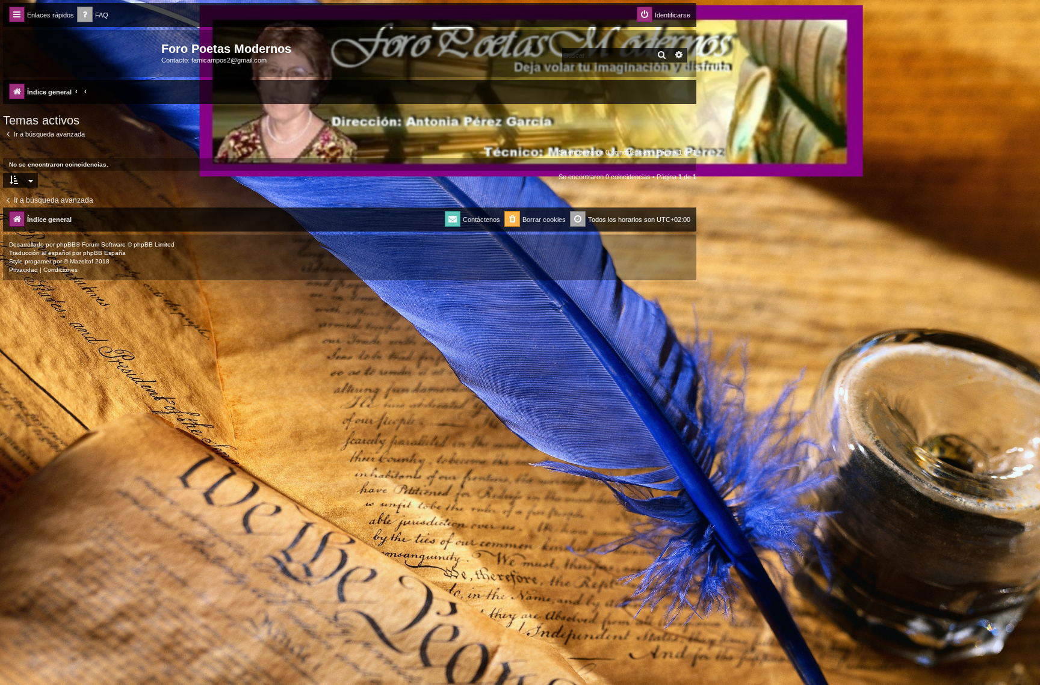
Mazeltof (81, 261)
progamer (38, 261)
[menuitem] (92, 15)
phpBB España (104, 253)
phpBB (66, 244)
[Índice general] (83, 52)
